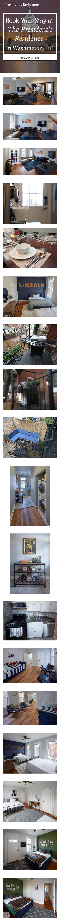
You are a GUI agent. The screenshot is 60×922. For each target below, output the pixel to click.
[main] (30, 34)
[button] (6, 915)
